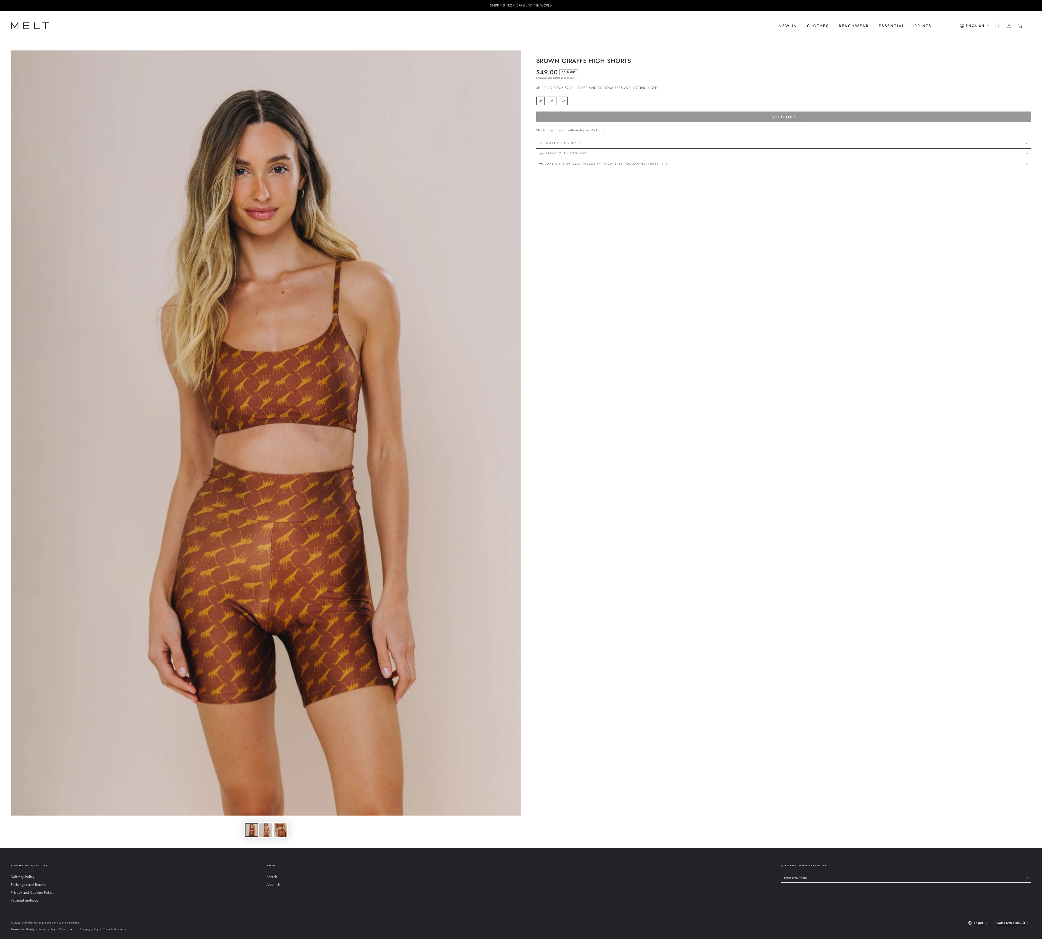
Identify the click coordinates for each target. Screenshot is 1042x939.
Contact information (114, 929)
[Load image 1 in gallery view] (251, 830)
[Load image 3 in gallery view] (280, 830)
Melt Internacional (32, 923)
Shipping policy (89, 929)
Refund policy (47, 929)
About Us (273, 884)
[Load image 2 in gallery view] (265, 830)
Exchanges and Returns (28, 884)
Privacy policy (67, 929)
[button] (997, 25)
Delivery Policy (22, 876)
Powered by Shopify (22, 929)
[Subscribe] (1028, 877)
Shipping (541, 78)
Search (271, 876)
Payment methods (24, 900)
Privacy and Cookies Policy (32, 892)
